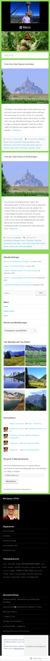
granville (18, 142)
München (30, 574)
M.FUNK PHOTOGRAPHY (12, 621)
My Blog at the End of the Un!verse (16, 631)
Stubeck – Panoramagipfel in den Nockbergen (19, 278)
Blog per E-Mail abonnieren (16, 459)
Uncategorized (32, 577)
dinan (6, 142)
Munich (11, 574)
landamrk (7, 145)
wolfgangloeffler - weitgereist (14, 626)
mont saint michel (19, 145)
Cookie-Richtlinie (18, 648)
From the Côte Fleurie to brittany (19, 64)
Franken (43, 567)
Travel (38, 148)
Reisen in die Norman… (17, 424)
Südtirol (23, 577)
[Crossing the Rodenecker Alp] (14, 356)
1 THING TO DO (9, 617)
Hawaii (12, 571)
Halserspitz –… (14, 443)
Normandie (40, 243)
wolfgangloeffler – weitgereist (25, 12)
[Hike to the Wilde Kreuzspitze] (14, 401)
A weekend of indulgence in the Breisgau (17, 285)
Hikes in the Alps (24, 570)
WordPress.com (9, 550)
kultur (38, 142)
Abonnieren (11, 481)
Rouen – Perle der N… (35, 424)
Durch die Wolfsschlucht (31, 450)
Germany (6, 571)
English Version (35, 567)
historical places (28, 142)
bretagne (17, 238)
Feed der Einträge (9, 541)
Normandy (18, 139)
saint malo (14, 148)
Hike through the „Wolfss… (31, 443)
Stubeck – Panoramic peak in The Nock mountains (21, 271)
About (6, 316)
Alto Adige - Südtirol (14, 564)
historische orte (10, 243)
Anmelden (7, 536)
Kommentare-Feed (10, 546)
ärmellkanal (8, 241)
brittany (41, 139)
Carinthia (17, 567)
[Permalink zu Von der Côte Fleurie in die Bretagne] (25, 178)
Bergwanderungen (31, 563)
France (11, 142)
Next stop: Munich (10, 612)
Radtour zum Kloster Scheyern (14, 266)
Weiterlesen (16, 130)
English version (9, 311)
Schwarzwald (15, 577)
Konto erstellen (8, 531)
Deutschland (25, 567)
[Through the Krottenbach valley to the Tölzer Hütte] (35, 356)
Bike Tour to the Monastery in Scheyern (16, 261)
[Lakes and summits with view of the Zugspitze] (14, 378)
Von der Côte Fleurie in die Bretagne (20, 156)
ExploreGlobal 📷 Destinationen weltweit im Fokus (22, 607)
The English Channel (27, 148)
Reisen (6, 247)
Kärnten (5, 574)
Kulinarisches (38, 571)
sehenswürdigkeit (25, 247)
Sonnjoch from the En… (17, 429)
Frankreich (30, 241)
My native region (20, 574)
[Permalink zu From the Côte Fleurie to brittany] (25, 86)
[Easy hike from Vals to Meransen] (35, 378)
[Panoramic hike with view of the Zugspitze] (35, 401)
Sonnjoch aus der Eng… (17, 435)
